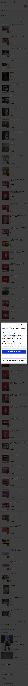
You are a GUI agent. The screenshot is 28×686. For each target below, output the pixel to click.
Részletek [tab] (12, 328)
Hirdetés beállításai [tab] (21, 328)
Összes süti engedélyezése (14, 351)
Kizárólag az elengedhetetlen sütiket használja (14, 360)
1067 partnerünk (9, 335)
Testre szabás (13, 356)
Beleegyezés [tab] (5, 328)
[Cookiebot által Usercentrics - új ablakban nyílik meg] (20, 324)
